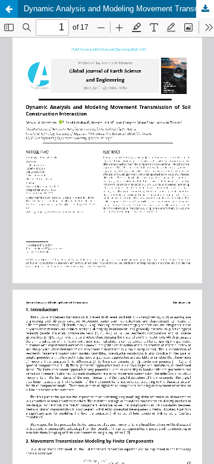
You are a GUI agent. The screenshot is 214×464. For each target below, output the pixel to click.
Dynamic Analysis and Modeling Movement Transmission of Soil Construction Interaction (119, 8)
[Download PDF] (205, 9)
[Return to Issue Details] (9, 9)
